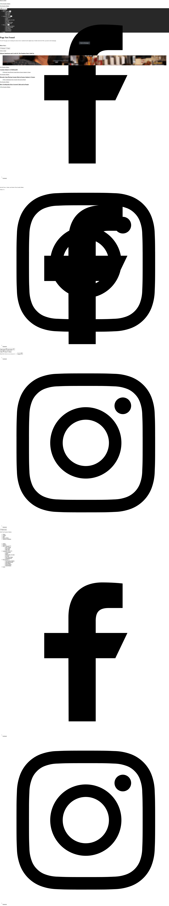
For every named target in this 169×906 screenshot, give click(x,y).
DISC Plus (7, 14)
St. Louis (7, 21)
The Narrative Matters (9, 26)
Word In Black (8, 29)
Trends (4, 8)
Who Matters (8, 28)
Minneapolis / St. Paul (9, 19)
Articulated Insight (9, 27)
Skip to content (3, 0)
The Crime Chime (9, 22)
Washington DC (8, 23)
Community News (6, 16)
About (4, 534)
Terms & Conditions (7, 539)
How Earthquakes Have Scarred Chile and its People (14, 84)
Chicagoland (8, 17)
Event (4, 32)
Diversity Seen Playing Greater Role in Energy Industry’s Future (17, 77)
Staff (4, 536)
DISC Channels (6, 11)
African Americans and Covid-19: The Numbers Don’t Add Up (17, 53)
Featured (4, 10)
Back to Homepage (84, 43)
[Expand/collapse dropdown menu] (10, 11)
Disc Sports (7, 13)
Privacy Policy (6, 537)
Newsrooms (5, 24)
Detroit (6, 18)
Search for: (2, 353)
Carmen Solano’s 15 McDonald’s (9, 69)
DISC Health (8, 12)
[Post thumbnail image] (84, 65)
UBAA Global (3, 50)
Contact (4, 535)
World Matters (8, 30)
